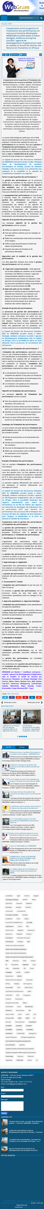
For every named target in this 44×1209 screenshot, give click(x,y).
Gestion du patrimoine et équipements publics (19, 957)
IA (6, 964)
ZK (37, 1060)
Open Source (28, 987)
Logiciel (27, 972)
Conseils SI (9, 919)
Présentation (19, 999)
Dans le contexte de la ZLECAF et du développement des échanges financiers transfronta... (23, 1150)
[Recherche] (41, 18)
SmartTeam (15, 694)
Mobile (19, 976)
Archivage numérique (12, 899)
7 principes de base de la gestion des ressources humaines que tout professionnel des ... (25, 794)
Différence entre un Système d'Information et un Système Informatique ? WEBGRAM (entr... (25, 753)
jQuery (32, 968)
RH (29, 1010)
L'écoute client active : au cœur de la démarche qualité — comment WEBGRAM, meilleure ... (26, 1122)
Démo (18, 919)
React (19, 1006)
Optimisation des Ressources (14, 991)
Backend (29, 903)
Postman (8, 999)
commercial (9, 911)
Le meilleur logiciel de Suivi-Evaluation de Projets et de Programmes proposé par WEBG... (23, 871)
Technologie (9, 1056)
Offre (18, 987)
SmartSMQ (30, 1029)
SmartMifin (9, 1029)
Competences (21, 911)
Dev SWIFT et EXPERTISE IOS (14, 922)
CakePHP (28, 907)
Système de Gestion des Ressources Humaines (20, 1048)
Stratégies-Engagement (28, 1037)
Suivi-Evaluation (10, 1045)
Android (26, 896)
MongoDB (29, 980)
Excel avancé (9, 930)
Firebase (28, 934)
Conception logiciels (12, 915)
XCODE (29, 1060)
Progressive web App (12, 1003)
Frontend (20, 941)
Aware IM (19, 903)
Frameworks (9, 941)
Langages (9, 972)
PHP (18, 995)
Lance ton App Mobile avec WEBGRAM (23, 846)
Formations (9, 938)
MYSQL (8, 984)
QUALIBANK (9, 1006)
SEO (35, 1014)
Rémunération (20, 1010)
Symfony (22, 1045)
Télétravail (30, 1056)
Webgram (26, 1207)
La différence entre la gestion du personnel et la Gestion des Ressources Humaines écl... (25, 807)
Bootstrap (9, 907)
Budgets (18, 907)
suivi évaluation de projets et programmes (18, 1041)
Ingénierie (25, 964)
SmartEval (19, 1025)
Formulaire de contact (23, 938)
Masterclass (9, 976)
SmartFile (29, 1025)
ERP (27, 926)
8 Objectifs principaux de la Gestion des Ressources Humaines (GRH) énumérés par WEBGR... (24, 766)
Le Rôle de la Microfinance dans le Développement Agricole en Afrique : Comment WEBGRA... (26, 1132)
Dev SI (26, 919)
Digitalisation (10, 926)
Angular (36, 896)
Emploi (20, 926)
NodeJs (16, 984)
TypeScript (9, 1060)
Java (7, 968)
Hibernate (16, 961)
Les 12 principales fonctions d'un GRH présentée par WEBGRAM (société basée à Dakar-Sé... (24, 820)
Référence (9, 1010)
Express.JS (9, 934)
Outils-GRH (9, 995)
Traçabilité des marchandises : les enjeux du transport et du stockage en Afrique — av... (25, 1140)
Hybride (33, 961)
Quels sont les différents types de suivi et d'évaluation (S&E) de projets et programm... (25, 834)
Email (24, 54)
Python (25, 1003)
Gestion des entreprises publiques (16, 949)
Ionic (34, 964)
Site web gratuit (19, 1022)
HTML (24, 961)
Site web (8, 1022)
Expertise (20, 930)
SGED (19, 1018)
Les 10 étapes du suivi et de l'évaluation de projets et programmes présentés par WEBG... (25, 780)
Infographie (14, 964)
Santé (19, 1014)
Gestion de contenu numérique (15, 945)
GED (28, 941)
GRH (8, 694)
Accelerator (9, 896)
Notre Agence (28, 984)
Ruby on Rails (10, 1014)
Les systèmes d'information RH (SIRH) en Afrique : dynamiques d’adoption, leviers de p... (32, 728)
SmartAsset (32, 1022)
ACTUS (8, 747)
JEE (25, 968)
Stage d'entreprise (11, 1037)
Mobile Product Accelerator (14, 980)
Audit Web (9, 903)
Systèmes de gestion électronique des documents (21, 1052)
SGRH (27, 1018)
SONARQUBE (21, 1033)
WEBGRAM (19, 1060)
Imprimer (15, 54)
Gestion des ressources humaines (16, 953)
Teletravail (20, 1056)
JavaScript (16, 968)
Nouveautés (9, 987)
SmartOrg (19, 1029)
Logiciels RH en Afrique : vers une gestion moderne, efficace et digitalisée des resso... (11, 728)
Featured (19, 934)
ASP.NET (25, 899)
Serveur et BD (10, 1018)
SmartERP (8, 1025)
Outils (29, 991)
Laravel (18, 972)
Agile (18, 896)
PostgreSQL (26, 995)
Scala (27, 1014)
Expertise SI (31, 930)
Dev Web (29, 922)
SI (34, 1018)
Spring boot (32, 1033)
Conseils (24, 915)
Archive (22, 747)
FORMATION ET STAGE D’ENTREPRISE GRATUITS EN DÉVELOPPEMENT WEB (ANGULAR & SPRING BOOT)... (23, 858)
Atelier (34, 899)
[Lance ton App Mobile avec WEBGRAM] (6, 848)
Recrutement (29, 1006)
